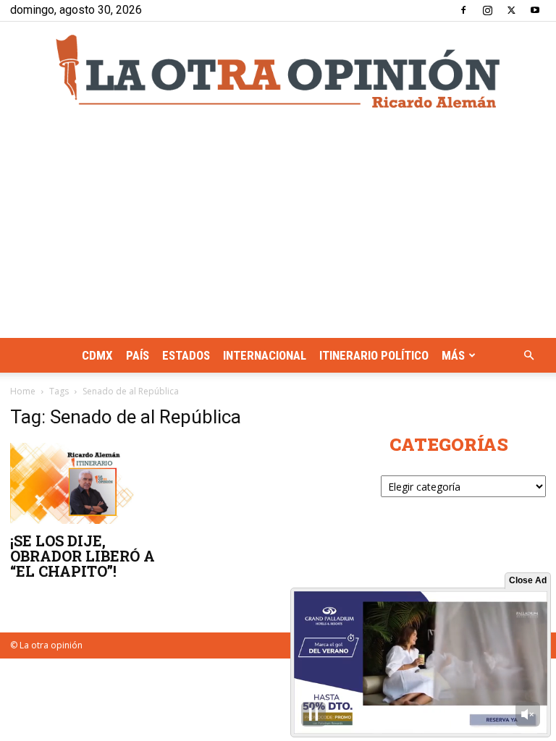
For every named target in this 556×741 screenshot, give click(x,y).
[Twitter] (511, 10)
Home (22, 391)
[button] (528, 356)
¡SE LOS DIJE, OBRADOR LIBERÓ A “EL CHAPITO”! (82, 555)
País (137, 355)
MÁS (453, 355)
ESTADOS (186, 355)
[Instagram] (487, 10)
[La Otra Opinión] (278, 71)
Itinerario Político (374, 355)
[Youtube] (535, 10)
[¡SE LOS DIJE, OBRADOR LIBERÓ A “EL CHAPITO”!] (92, 483)
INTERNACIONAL (264, 355)
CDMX (97, 355)
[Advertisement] (278, 229)
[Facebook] (463, 10)
